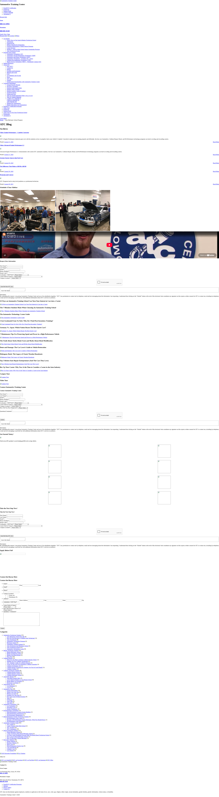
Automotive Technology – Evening (20, 58)
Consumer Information (9, 83)
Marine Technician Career (14, 653)
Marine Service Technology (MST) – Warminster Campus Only (24, 61)
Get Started (6, 38)
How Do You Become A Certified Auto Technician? (21, 638)
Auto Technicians (11, 639)
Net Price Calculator (12, 86)
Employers (6, 9)
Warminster (3, 27)
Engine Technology (12, 709)
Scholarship (6, 114)
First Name (3, 266)
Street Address (23, 600)
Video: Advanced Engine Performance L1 (12, 145)
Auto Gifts (10, 701)
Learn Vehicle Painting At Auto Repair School (19, 679)
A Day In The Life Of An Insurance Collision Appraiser (22, 664)
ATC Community (11, 729)
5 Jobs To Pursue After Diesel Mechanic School (20, 733)
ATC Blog (9, 78)
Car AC (9, 687)
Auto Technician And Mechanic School (17, 646)
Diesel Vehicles (11, 741)
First (21, 585)
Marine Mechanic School (13, 652)
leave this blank (5, 290)
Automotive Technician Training (12, 635)
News (8, 77)
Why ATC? (10, 66)
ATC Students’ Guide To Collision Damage (18, 663)
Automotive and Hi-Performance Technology (21, 55)
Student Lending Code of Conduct (16, 91)
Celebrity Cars (11, 749)
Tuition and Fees (11, 94)
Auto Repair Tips (8, 684)
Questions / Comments (9, 611)
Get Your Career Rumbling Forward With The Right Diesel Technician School (28, 735)
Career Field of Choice (6, 276)
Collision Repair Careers (13, 673)
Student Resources (8, 63)
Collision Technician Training (11, 670)
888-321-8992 (5, 24)
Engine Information (12, 690)
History (9, 69)
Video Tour (6, 108)
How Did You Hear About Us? (8, 408)
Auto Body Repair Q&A (13, 678)
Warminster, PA (13, 597)
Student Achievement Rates (14, 88)
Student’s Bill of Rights (13, 89)
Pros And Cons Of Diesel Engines (16, 696)
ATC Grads (10, 724)
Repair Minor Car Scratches (14, 681)
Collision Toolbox (12, 669)
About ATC (6, 65)
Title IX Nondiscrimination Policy (20, 95)
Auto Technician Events (13, 51)
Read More (216, 142)
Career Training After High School (16, 726)
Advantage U (7, 14)
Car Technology (11, 706)
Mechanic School (11, 643)
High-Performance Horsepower (15, 713)
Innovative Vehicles (8, 739)
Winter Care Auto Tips (13, 692)
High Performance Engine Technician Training (16, 716)
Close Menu (3, 118)
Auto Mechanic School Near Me (15, 636)
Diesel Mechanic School (13, 732)
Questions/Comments (6, 411)
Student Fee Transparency (14, 103)
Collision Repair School (13, 672)
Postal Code (3, 273)
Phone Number (4, 271)
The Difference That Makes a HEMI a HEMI (13, 166)
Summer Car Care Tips (13, 695)
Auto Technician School (13, 647)
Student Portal (7, 11)
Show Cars (10, 744)
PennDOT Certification (9, 8)
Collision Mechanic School (14, 675)
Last (39, 585)
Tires (8, 698)
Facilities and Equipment (13, 71)
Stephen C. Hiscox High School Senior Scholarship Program (23, 49)
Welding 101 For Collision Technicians (17, 661)
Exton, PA (12, 595)
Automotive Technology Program (16, 641)
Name (5, 583)
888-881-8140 (5, 31)
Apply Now (3, 34)
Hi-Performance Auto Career (14, 718)
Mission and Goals (12, 72)
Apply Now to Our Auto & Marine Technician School (21, 40)
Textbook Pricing (11, 92)
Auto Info (9, 703)
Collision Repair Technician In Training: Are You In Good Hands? (25, 667)
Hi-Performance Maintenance (15, 715)
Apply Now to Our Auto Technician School (15, 112)
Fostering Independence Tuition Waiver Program (20, 46)
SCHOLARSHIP (8, 12)
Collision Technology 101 (14, 666)
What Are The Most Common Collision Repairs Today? (22, 659)
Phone (5, 590)
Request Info (3, 17)
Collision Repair (7, 658)
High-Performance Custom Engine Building (19, 712)
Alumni (9, 80)
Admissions (10, 41)
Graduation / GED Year (6, 275)
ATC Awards (10, 727)
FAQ (8, 74)
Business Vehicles (12, 743)
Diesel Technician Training (10, 730)
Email (2, 269)
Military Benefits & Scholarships (15, 45)
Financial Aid (10, 43)
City (45, 600)
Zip (83, 600)
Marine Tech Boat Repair (14, 655)
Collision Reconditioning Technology (19, 60)
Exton (1, 20)
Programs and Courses (9, 52)
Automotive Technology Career (15, 649)
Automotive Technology (15, 54)
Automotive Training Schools (15, 644)
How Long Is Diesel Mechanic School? (17, 736)
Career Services (11, 48)
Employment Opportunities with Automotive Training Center (23, 81)
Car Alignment (11, 686)
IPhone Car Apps (11, 693)
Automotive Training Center (11, 723)
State (64, 600)
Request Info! (3, 36)
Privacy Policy (7, 787)
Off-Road (9, 699)
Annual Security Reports (13, 85)
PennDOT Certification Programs (12, 106)
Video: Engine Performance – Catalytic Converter (14, 132)
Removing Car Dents (12, 683)
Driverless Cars (11, 707)
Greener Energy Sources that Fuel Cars (11, 158)
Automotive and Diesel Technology (18, 57)
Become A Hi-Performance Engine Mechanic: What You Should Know (26, 719)
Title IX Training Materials (14, 97)
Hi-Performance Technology (11, 710)
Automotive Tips (7, 689)
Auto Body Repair (8, 676)
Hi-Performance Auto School (15, 721)
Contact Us (10, 68)
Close (8, 34)
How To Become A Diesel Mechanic (17, 738)
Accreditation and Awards (14, 75)
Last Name (3, 268)
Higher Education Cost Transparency (17, 105)
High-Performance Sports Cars (15, 746)
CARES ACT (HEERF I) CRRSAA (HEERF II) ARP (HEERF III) (14, 100)
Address (6, 598)
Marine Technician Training (10, 650)
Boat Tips (9, 656)
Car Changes (10, 750)
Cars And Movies (11, 747)
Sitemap (5, 786)
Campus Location (5, 278)
